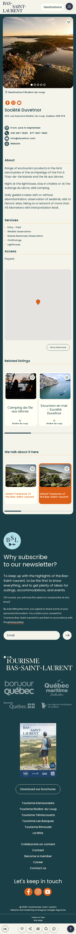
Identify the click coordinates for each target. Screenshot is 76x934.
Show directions (58, 347)
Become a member (38, 856)
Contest (38, 850)
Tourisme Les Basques (38, 821)
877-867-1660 (38, 133)
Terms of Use (38, 917)
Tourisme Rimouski (38, 827)
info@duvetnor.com (22, 138)
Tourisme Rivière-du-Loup (38, 809)
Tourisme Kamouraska (38, 803)
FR (5, 929)
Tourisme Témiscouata (38, 815)
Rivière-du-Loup (35, 92)
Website (15, 143)
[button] (38, 302)
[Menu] (69, 6)
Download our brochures (38, 789)
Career (38, 862)
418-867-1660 (19, 133)
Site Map (38, 920)
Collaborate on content (38, 844)
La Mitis (38, 833)
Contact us (38, 868)
